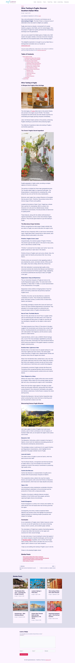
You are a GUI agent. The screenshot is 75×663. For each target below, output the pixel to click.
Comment (22, 635)
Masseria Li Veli (29, 70)
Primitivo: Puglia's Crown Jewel (32, 62)
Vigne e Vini (29, 74)
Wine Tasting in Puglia (27, 56)
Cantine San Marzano (31, 73)
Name (21, 650)
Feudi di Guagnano (30, 76)
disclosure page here (41, 50)
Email (33, 650)
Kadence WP (48, 659)
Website (46, 650)
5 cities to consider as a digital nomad (47, 567)
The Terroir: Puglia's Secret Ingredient (32, 59)
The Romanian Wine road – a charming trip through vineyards (20, 592)
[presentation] (20, 584)
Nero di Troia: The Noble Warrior (33, 64)
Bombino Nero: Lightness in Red (33, 66)
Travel (22, 6)
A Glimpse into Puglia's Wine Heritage (32, 58)
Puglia (33, 111)
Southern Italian (27, 539)
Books (55, 1)
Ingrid (23, 13)
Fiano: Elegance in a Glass (31, 67)
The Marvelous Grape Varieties (31, 60)
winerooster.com (25, 45)
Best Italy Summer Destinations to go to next (28, 568)
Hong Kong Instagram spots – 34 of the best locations (54, 615)
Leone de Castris (30, 71)
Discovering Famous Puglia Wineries (32, 69)
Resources (66, 1)
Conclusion (27, 77)
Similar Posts (25, 78)
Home (35, 1)
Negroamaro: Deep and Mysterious (33, 63)
